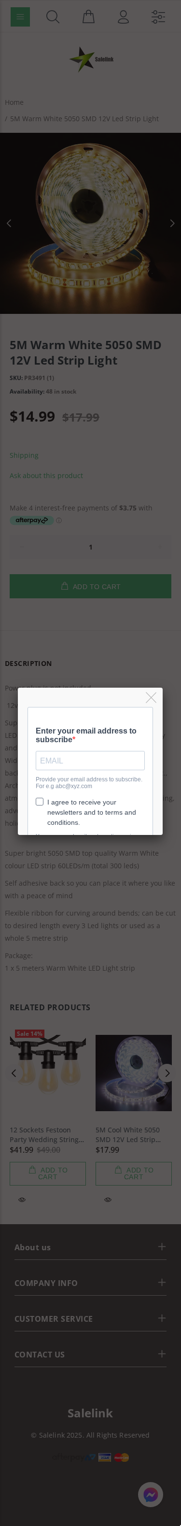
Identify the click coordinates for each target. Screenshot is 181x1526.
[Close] (151, 698)
